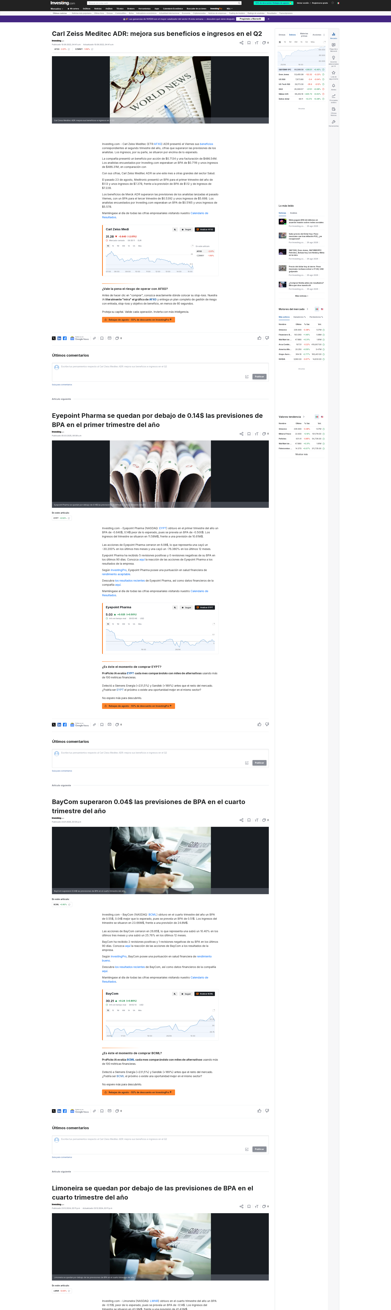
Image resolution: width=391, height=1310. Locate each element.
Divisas (110, 13)
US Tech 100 (284, 84)
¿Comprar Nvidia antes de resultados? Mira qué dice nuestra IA (306, 284)
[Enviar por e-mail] (109, 338)
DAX (281, 89)
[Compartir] (241, 43)
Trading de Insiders (237, 13)
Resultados (272, 13)
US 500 (282, 79)
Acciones (317, 35)
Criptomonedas (199, 13)
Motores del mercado (292, 309)
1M (118, 246)
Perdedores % (316, 317)
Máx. (140, 246)
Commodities (120, 13)
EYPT (162, 528)
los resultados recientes (130, 580)
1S (113, 246)
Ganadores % (299, 317)
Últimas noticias (60, 13)
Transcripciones (285, 13)
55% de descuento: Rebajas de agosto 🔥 (274, 3)
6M (123, 246)
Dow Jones (284, 74)
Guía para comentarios (62, 384)
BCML (152, 914)
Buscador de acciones (196, 9)
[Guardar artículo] (249, 43)
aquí (142, 559)
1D (108, 246)
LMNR (154, 1301)
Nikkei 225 (283, 94)
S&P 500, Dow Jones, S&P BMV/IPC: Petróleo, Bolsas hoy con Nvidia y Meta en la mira (306, 252)
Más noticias (301, 296)
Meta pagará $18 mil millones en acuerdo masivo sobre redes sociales (306, 221)
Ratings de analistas (256, 13)
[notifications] (332, 2)
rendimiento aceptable (116, 574)
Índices (292, 35)
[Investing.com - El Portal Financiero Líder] (63, 3)
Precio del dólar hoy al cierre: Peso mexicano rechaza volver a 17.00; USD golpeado (306, 269)
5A (134, 246)
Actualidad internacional (169, 13)
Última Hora (99, 13)
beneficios (206, 144)
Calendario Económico (173, 9)
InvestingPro (119, 570)
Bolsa (131, 13)
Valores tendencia (290, 416)
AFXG (157, 144)
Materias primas (304, 34)
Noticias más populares (81, 13)
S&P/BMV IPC (285, 69)
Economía (186, 13)
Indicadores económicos (146, 13)
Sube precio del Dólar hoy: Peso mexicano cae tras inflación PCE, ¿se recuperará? (305, 236)
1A (129, 246)
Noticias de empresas (217, 13)
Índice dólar (284, 99)
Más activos (284, 317)
